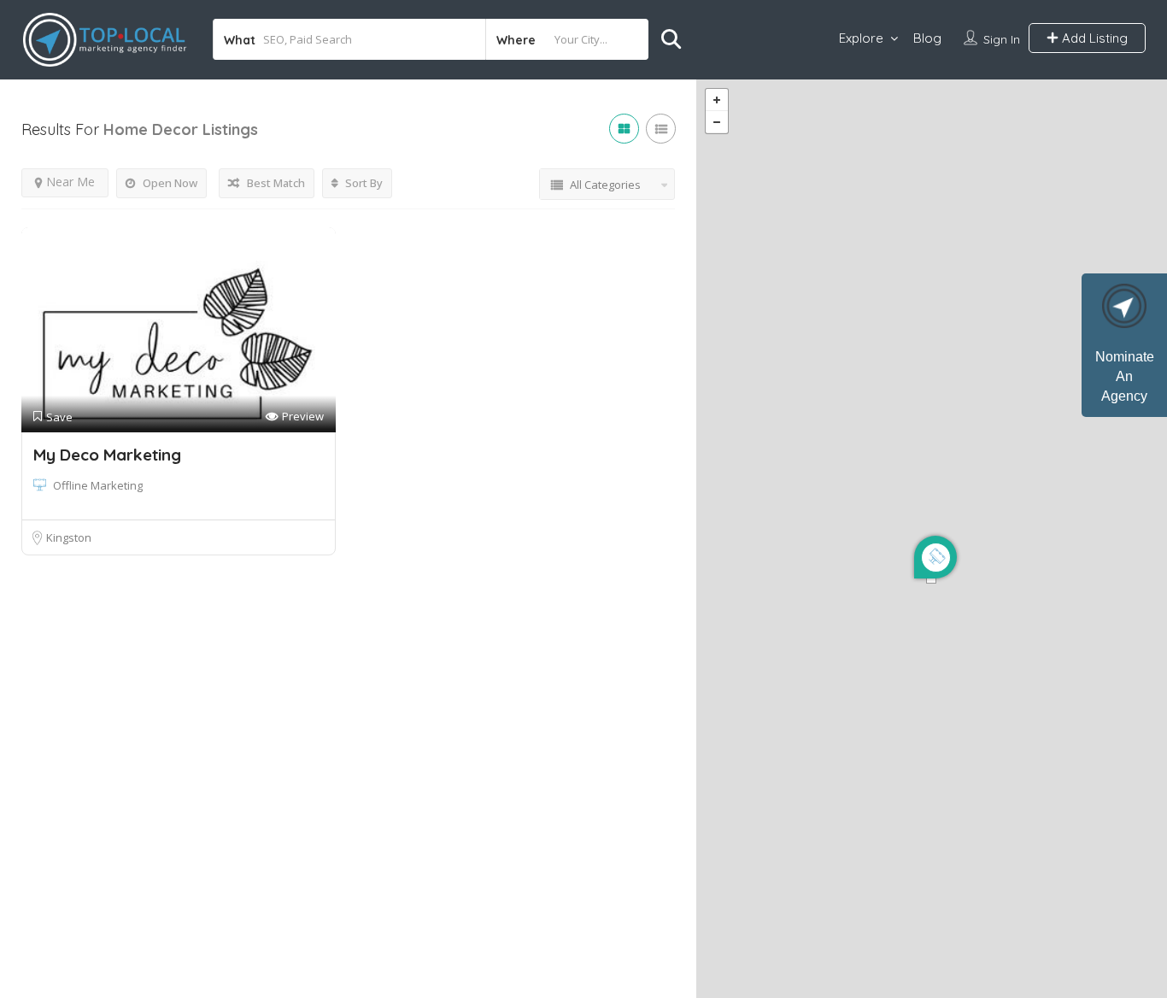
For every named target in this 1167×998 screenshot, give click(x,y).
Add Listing (1093, 38)
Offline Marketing (98, 485)
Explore (861, 38)
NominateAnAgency (1124, 376)
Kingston (68, 537)
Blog (927, 38)
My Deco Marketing (107, 454)
